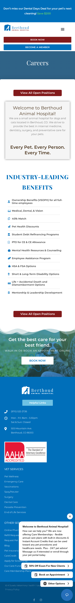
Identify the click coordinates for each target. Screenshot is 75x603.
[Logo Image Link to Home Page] (16, 27)
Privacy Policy (12, 589)
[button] (62, 29)
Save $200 (44, 13)
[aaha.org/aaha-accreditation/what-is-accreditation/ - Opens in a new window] (37, 452)
